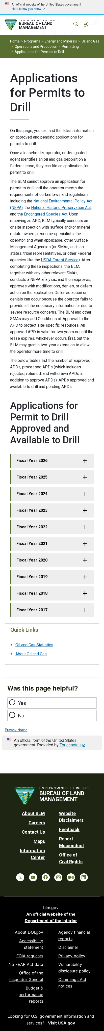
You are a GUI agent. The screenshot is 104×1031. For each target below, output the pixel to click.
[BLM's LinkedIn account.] (84, 877)
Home (15, 41)
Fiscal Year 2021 (31, 543)
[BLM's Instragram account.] (58, 877)
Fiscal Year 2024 (31, 493)
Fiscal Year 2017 (31, 610)
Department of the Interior (51, 920)
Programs (32, 41)
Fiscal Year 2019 (31, 576)
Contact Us (33, 832)
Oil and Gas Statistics (34, 644)
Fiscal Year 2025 (31, 477)
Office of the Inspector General (26, 976)
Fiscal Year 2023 (31, 510)
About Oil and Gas (31, 654)
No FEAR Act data (26, 964)
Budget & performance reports (30, 994)
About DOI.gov (29, 932)
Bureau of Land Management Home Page (39, 24)
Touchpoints (71, 745)
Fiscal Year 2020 (31, 560)
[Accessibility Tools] (86, 24)
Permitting (70, 47)
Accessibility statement (31, 944)
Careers (37, 822)
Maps (39, 841)
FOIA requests (29, 955)
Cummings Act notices (72, 983)
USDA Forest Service (60, 259)
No (21, 715)
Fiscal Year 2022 (31, 527)
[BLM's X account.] (20, 877)
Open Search (75, 24)
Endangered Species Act (45, 214)
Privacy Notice (16, 729)
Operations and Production (36, 47)
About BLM (33, 813)
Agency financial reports (74, 935)
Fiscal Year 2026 (31, 460)
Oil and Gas (90, 41)
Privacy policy (71, 955)
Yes (22, 702)
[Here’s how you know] (52, 7)
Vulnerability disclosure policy (74, 967)
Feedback (69, 829)
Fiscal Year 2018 (31, 593)
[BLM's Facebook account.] (46, 877)
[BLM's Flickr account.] (71, 877)
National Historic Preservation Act (61, 207)
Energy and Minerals (61, 41)
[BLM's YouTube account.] (33, 877)
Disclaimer (68, 947)
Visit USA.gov (61, 1022)
